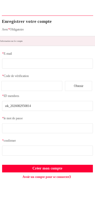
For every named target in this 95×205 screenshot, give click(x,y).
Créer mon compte (47, 168)
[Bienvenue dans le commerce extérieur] (47, 10)
